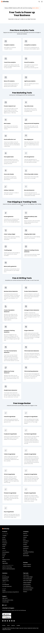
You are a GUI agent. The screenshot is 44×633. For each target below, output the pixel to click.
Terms (8, 625)
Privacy (3, 625)
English (5, 605)
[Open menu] (42, 2)
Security (13, 625)
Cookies (18, 625)
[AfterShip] (5, 1)
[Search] (39, 1)
